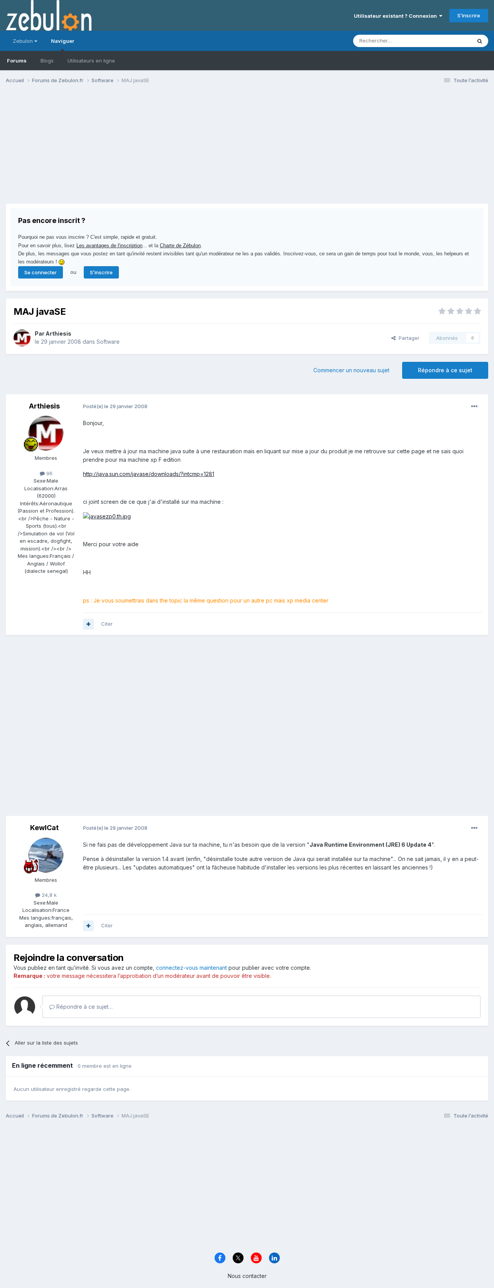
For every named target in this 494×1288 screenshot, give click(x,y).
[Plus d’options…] (474, 406)
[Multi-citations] (88, 624)
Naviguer (62, 41)
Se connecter (40, 272)
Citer (107, 624)
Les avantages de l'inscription (109, 245)
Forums (17, 60)
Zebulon (23, 41)
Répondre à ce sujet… (84, 1006)
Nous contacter (247, 1276)
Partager (408, 338)
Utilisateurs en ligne (91, 60)
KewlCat (44, 828)
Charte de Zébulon (180, 245)
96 (48, 473)
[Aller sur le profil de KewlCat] (46, 855)
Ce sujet (451, 41)
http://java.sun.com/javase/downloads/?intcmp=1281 (148, 474)
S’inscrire (468, 15)
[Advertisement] (146, 150)
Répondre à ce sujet (445, 370)
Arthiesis (58, 333)
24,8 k (48, 895)
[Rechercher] (479, 41)
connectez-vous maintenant (191, 967)
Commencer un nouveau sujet (351, 370)
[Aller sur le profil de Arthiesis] (22, 337)
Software (108, 341)
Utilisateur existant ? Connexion (396, 16)
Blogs (47, 60)
